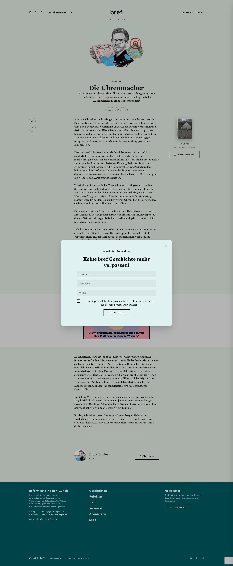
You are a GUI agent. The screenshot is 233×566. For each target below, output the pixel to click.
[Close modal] (166, 246)
